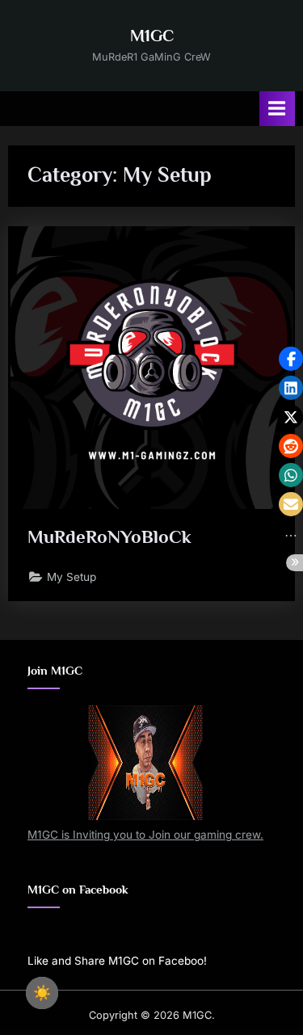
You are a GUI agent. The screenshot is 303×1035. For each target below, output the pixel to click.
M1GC (152, 35)
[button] (291, 359)
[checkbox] (42, 993)
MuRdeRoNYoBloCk (109, 536)
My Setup (71, 576)
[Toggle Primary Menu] (277, 108)
